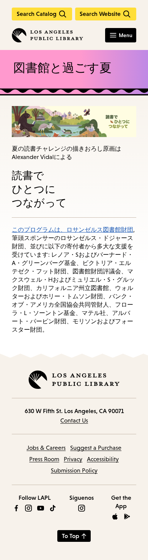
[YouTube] (40, 508)
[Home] (47, 35)
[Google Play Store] (127, 516)
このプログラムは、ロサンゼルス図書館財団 (72, 229)
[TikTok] (52, 508)
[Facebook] (16, 508)
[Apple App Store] (115, 516)
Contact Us (74, 420)
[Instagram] (28, 508)
